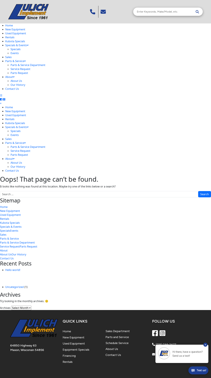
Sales (8, 57)
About (9, 77)
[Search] (197, 12)
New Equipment (15, 29)
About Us (16, 81)
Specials (16, 49)
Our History (18, 85)
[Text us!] (198, 371)
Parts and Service (117, 337)
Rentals (10, 37)
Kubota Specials (15, 41)
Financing (69, 356)
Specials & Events (16, 45)
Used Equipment (15, 33)
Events (15, 53)
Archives (5, 308)
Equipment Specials (76, 349)
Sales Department (118, 331)
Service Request (20, 69)
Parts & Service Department (28, 65)
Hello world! (12, 270)
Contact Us (12, 89)
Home (9, 25)
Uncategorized (14, 287)
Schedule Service (117, 343)
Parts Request (19, 73)
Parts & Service (14, 61)
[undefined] (103, 12)
